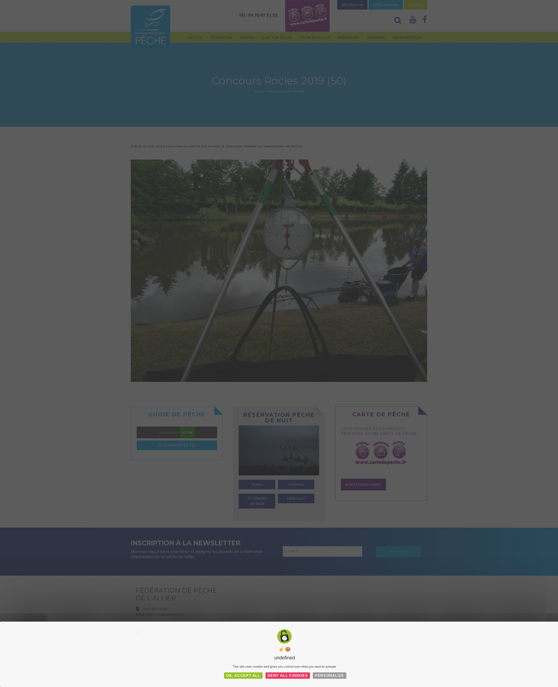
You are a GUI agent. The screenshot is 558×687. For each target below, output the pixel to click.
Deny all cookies (288, 675)
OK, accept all (243, 675)
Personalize (329, 675)
